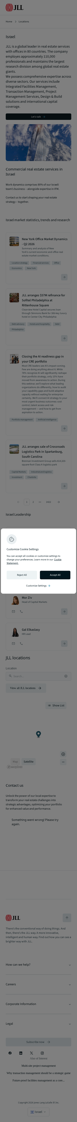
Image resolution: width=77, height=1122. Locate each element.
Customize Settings (38, 586)
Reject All (22, 575)
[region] (38, 561)
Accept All (55, 575)
